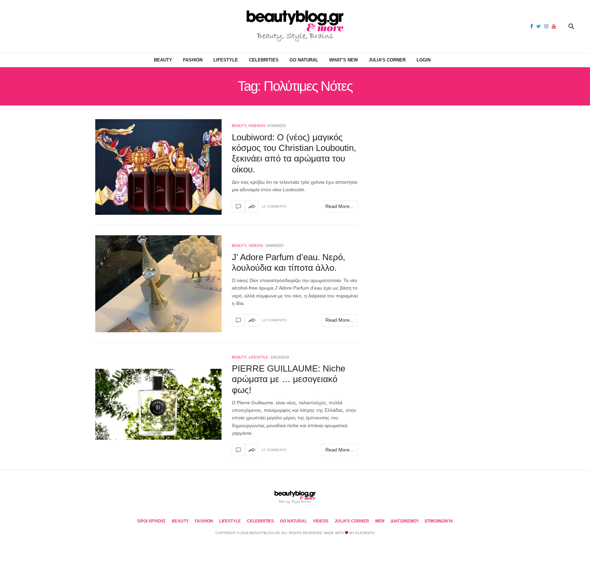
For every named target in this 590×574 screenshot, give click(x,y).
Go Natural (304, 59)
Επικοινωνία (439, 521)
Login (424, 59)
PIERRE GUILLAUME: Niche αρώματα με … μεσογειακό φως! (288, 379)
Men (379, 521)
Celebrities (264, 59)
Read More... (339, 206)
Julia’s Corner (387, 59)
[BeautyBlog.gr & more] (295, 26)
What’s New (343, 59)
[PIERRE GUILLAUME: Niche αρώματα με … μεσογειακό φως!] (158, 404)
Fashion (192, 59)
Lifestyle (225, 59)
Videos (256, 245)
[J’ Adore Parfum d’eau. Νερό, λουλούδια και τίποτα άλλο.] (158, 283)
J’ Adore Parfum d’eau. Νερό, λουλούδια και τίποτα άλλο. (288, 262)
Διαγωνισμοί (405, 521)
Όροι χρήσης (151, 521)
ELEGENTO (365, 533)
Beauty (163, 59)
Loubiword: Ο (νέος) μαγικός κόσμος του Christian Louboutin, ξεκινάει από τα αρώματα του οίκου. (294, 153)
